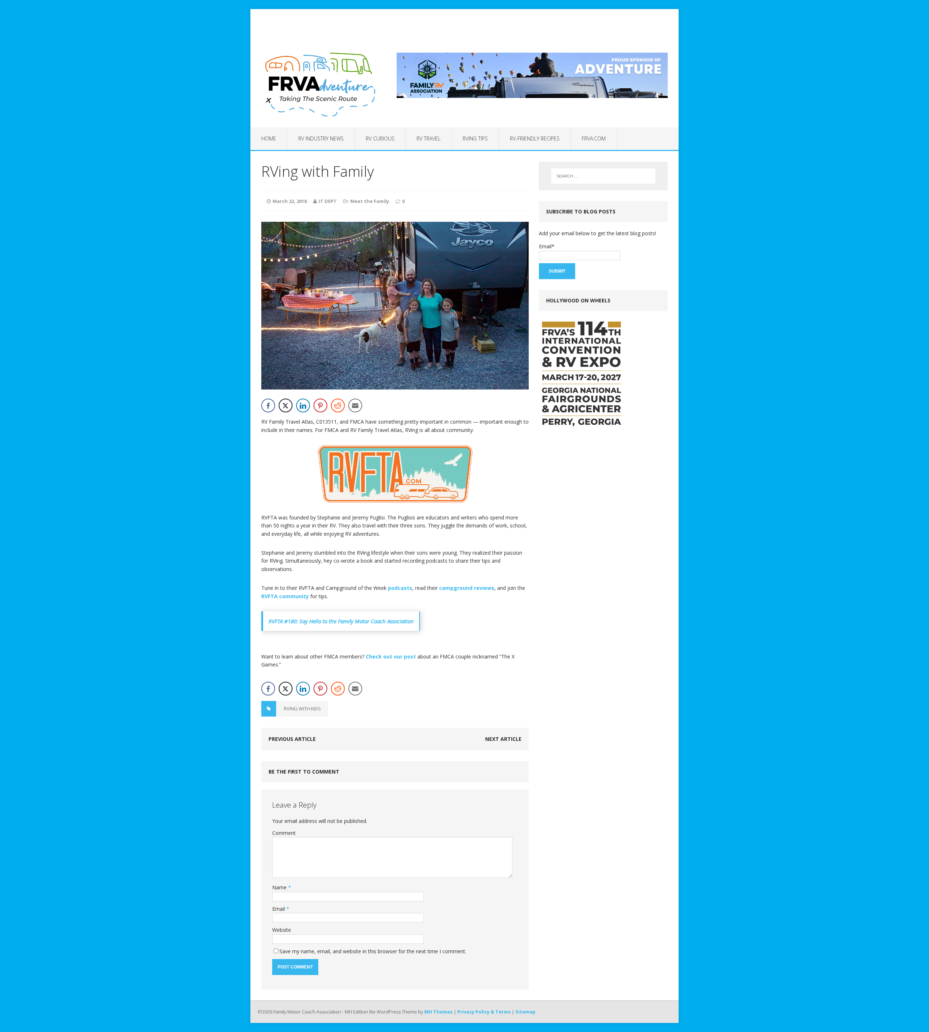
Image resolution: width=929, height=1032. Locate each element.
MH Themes (438, 1011)
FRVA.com (594, 138)
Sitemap (525, 1011)
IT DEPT (328, 201)
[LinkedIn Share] (303, 405)
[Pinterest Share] (320, 405)
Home (268, 138)
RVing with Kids (302, 708)
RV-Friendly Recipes (535, 138)
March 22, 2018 (290, 201)
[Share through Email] (355, 405)
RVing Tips (475, 138)
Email (279, 908)
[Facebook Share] (268, 405)
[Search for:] (603, 176)
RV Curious (380, 138)
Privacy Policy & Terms (484, 1011)
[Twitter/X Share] (285, 405)
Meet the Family (369, 201)
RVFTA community (285, 596)
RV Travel (429, 138)
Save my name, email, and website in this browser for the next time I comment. (372, 951)
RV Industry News (321, 138)
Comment (284, 832)
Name (280, 887)
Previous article (292, 738)
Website (281, 929)
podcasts (400, 587)
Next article (503, 738)
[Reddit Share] (338, 405)
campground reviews (466, 587)
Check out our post (391, 656)
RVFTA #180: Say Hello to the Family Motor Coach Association (341, 621)
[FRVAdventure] (318, 84)
